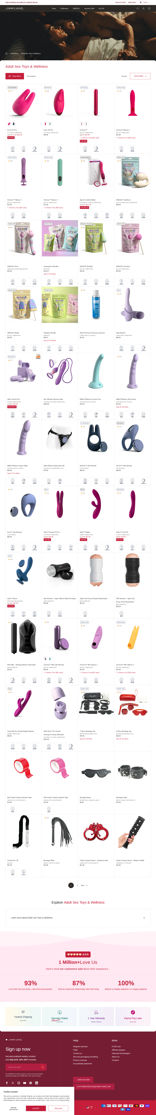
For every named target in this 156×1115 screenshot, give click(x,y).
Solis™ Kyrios (12, 598)
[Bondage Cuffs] (132, 769)
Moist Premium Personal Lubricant (92, 333)
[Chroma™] (96, 102)
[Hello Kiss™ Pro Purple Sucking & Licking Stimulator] (60, 703)
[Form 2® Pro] (23, 102)
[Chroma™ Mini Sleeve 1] (96, 637)
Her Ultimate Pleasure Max (53, 399)
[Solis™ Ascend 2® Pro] (60, 504)
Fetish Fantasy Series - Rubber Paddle (130, 860)
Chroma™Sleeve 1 (123, 130)
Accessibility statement (82, 1064)
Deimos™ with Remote (88, 466)
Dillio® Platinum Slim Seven (126, 399)
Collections (14, 53)
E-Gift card (116, 1047)
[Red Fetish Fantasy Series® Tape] (23, 769)
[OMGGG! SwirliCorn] (132, 172)
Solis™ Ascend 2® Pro (52, 532)
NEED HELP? (132, 2)
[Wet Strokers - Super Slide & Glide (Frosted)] (60, 570)
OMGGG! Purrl (12, 266)
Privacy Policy (64, 1100)
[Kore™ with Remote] (23, 504)
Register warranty (80, 1047)
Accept (35, 1108)
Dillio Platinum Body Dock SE (54, 466)
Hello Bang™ (121, 333)
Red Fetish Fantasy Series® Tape (19, 797)
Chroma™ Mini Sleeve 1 (88, 665)
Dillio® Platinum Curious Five (90, 399)
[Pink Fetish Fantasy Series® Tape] (60, 769)
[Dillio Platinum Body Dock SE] (60, 437)
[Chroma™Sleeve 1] (132, 102)
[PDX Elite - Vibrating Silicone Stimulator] (23, 637)
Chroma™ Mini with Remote (54, 665)
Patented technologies (121, 1053)
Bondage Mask (85, 797)
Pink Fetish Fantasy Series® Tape (56, 797)
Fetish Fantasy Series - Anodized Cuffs (94, 860)
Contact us (77, 1053)
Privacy (38, 1076)
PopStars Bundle (50, 333)
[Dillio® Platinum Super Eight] (23, 437)
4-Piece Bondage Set (123, 731)
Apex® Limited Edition (88, 200)
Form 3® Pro (48, 130)
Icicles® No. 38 (12, 860)
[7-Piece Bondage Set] (96, 703)
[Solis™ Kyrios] (23, 570)
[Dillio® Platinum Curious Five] (96, 371)
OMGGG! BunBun (86, 266)
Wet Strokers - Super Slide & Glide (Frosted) (60, 598)
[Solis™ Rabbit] (96, 504)
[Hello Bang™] (132, 305)
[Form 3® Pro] (60, 102)
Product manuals (80, 1060)
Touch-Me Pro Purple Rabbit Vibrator (20, 731)
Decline (58, 1108)
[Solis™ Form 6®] (132, 504)
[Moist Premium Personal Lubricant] (96, 305)
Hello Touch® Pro (13, 399)
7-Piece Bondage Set (87, 731)
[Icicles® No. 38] (23, 832)
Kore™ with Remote (14, 532)
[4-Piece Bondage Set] (132, 703)
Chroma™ (83, 130)
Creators (115, 1060)
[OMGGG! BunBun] (96, 238)
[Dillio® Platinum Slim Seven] (132, 371)
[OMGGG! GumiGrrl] (132, 238)
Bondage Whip (49, 860)
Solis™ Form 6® (122, 532)
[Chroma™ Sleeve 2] (23, 172)
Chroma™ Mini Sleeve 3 (125, 665)
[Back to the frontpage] (6, 53)
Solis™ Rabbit (85, 532)
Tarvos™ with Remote (124, 466)
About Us (115, 1057)
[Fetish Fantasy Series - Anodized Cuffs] (96, 832)
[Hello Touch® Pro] (23, 371)
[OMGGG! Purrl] (23, 238)
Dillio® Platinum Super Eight (17, 466)
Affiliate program (118, 1050)
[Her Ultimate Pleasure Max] (60, 371)
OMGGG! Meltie (13, 333)
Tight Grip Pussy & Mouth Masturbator (93, 598)
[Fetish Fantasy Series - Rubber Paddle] (132, 832)
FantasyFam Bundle (51, 266)
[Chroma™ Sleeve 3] (60, 172)
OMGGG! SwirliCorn (123, 200)
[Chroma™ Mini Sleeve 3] (132, 637)
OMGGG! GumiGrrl (123, 266)
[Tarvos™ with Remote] (132, 437)
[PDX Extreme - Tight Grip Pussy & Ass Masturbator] (132, 570)
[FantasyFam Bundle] (60, 238)
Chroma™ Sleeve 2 (14, 200)
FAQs (75, 1050)
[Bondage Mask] (96, 769)
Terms (33, 1076)
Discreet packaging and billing (85, 1057)
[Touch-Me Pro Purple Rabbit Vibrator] (23, 703)
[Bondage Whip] (60, 832)
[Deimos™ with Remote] (96, 437)
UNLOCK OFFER (120, 2)
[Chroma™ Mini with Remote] (60, 637)
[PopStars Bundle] (60, 305)
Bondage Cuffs (121, 797)
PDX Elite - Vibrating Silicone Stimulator (21, 665)
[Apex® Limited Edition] (96, 172)
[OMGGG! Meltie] (23, 305)
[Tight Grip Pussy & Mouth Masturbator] (96, 570)
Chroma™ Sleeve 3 (51, 200)
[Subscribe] (42, 1067)
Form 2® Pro (12, 130)
